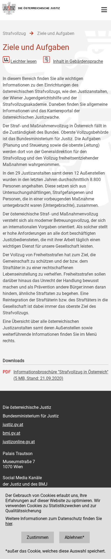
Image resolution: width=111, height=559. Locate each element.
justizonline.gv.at (19, 441)
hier (8, 523)
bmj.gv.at (11, 433)
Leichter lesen (24, 61)
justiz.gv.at (13, 424)
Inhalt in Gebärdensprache (78, 61)
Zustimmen (37, 537)
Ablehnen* (74, 537)
